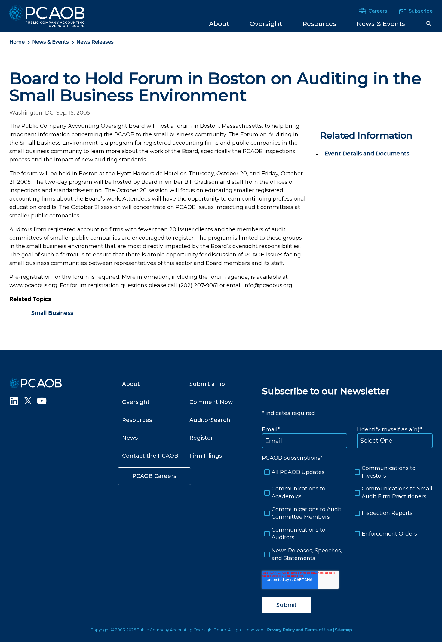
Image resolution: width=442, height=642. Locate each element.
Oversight (136, 402)
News (130, 438)
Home (17, 42)
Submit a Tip (207, 384)
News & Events (50, 42)
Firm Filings (205, 456)
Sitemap (343, 629)
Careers (377, 11)
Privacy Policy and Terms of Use (299, 629)
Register (201, 438)
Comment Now (211, 402)
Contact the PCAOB (150, 456)
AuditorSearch (209, 420)
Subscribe (421, 11)
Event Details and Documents (366, 153)
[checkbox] (347, 513)
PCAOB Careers (154, 476)
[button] (429, 23)
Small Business (52, 313)
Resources (137, 420)
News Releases (95, 42)
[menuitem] (219, 23)
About (131, 384)
